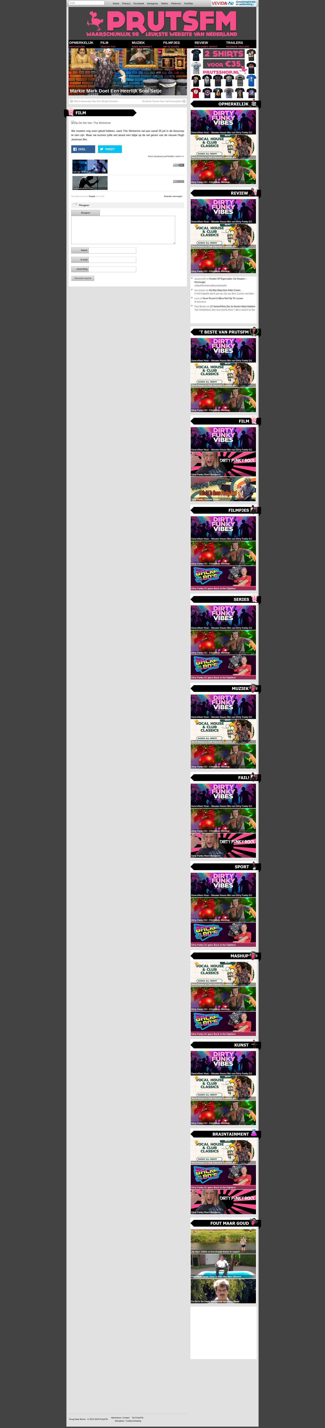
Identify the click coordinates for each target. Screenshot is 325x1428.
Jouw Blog (81, 269)
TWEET (110, 149)
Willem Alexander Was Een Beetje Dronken (96, 101)
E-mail (84, 259)
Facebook (139, 3)
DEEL (82, 149)
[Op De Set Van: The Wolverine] (91, 122)
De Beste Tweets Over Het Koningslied (162, 101)
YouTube (188, 3)
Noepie (92, 196)
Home (116, 3)
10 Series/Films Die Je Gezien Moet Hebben (232, 306)
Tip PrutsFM (137, 1418)
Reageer (85, 213)
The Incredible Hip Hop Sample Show (111, 90)
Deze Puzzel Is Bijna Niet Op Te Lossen (223, 298)
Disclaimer (120, 1421)
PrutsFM (104, 1419)
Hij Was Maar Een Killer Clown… (226, 290)
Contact (126, 1418)
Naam (84, 250)
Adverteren (116, 1418)
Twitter (164, 3)
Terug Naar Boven (77, 1419)
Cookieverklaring (133, 1421)
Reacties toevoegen (173, 196)
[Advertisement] (223, 1333)
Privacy (126, 3)
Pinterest (176, 3)
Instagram (152, 3)
